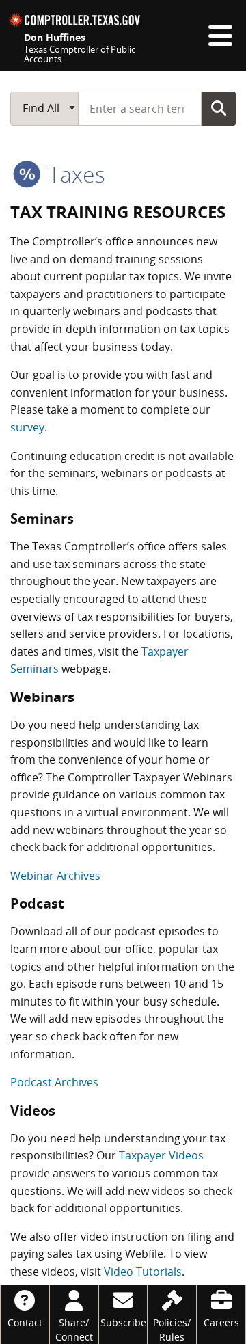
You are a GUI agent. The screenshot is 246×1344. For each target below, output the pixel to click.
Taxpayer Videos (161, 1155)
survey (27, 427)
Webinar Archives (55, 875)
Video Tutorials (143, 1271)
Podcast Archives (54, 1082)
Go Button (219, 108)
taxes (74, 174)
